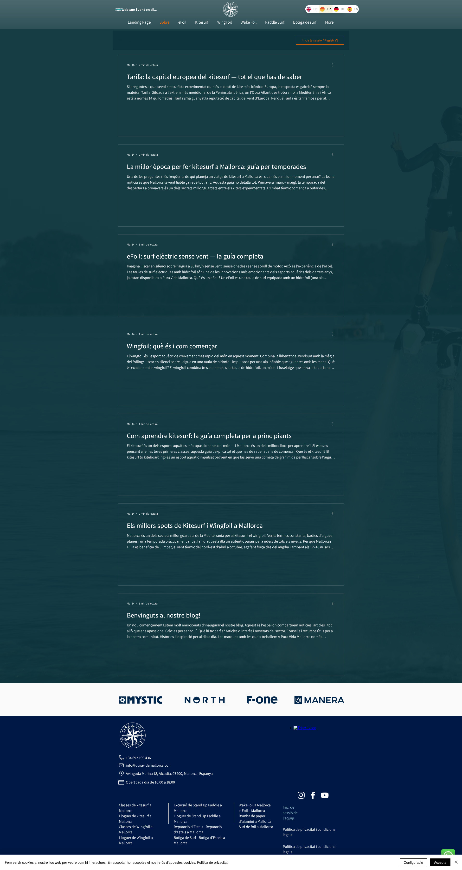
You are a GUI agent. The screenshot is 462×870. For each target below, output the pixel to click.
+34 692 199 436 (138, 757)
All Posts (125, 40)
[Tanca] (456, 862)
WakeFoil (255, 805)
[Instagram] (301, 795)
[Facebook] (313, 795)
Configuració (413, 862)
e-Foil (252, 810)
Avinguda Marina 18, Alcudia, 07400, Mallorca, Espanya (169, 773)
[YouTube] (324, 795)
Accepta (440, 862)
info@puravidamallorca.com (149, 765)
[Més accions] (334, 65)
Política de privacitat (212, 862)
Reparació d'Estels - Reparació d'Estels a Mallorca (198, 829)
